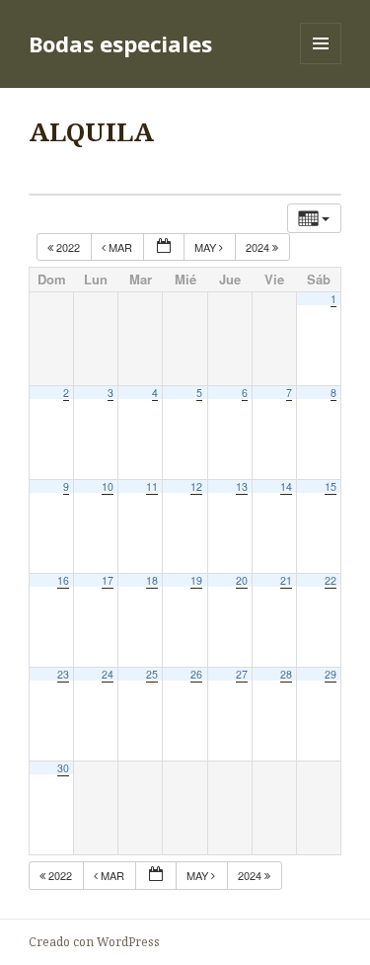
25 (152, 674)
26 (196, 674)
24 (107, 674)
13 (242, 486)
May (206, 247)
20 (242, 580)
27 (242, 674)
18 (152, 580)
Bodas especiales (120, 43)
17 (107, 580)
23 (63, 674)
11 (152, 486)
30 (63, 768)
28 (286, 674)
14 (286, 486)
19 (196, 580)
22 (330, 580)
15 (330, 486)
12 (196, 486)
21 (286, 580)
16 (63, 580)
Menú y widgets (321, 63)
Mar (120, 247)
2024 (259, 247)
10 (107, 486)
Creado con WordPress (94, 941)
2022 (68, 247)
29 (330, 674)
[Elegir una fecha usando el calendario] (164, 247)
